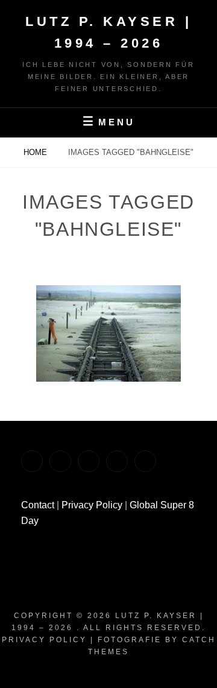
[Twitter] (145, 461)
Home (36, 152)
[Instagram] (117, 461)
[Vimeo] (88, 461)
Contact (37, 505)
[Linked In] (60, 461)
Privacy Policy (91, 505)
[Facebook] (32, 461)
